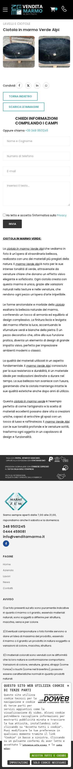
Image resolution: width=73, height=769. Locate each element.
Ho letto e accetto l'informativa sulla (36, 215)
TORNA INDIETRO (20, 96)
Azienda (8, 570)
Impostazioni (18, 762)
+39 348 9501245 (36, 130)
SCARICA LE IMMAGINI (24, 107)
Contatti (8, 588)
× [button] (68, 685)
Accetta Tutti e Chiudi (49, 755)
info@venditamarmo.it (24, 536)
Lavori (6, 576)
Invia (12, 224)
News (6, 582)
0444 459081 (14, 531)
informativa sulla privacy (35, 745)
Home (7, 564)
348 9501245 (14, 526)
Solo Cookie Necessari (49, 762)
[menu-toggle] (5, 9)
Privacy (62, 215)
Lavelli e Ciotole (16, 23)
